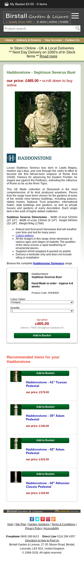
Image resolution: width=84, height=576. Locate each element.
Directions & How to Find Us (42, 540)
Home (9, 40)
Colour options (25, 235)
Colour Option (17, 299)
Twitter (37, 519)
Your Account (53, 40)
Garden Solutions (39, 524)
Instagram (48, 519)
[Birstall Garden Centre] (37, 18)
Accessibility (51, 528)
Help (10, 524)
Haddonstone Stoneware (48, 263)
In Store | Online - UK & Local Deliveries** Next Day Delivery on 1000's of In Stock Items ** (42, 52)
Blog (53, 519)
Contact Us (72, 40)
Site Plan (20, 524)
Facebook (32, 519)
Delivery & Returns (29, 40)
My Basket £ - (28, 4)
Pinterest (43, 519)
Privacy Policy (33, 528)
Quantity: (15, 307)
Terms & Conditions (63, 524)
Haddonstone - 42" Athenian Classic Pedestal (47, 484)
